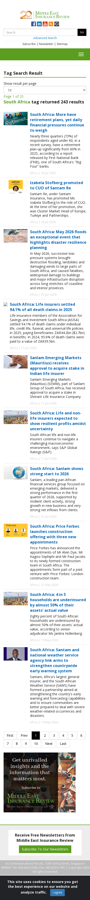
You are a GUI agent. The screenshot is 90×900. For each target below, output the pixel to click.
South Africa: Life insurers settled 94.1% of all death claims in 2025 (42, 307)
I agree (57, 892)
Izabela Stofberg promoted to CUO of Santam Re (56, 185)
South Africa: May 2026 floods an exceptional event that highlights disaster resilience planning (58, 239)
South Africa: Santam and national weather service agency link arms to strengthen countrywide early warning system (54, 660)
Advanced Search (45, 38)
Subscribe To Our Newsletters (45, 849)
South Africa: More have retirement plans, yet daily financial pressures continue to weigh (57, 122)
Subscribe (29, 44)
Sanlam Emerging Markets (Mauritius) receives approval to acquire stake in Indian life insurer (57, 365)
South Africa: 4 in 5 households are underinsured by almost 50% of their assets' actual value (58, 602)
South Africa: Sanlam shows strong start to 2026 (56, 471)
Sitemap (62, 44)
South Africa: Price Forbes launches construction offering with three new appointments (54, 534)
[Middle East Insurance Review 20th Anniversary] (45, 14)
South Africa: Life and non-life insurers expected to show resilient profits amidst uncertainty (58, 420)
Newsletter (46, 44)
